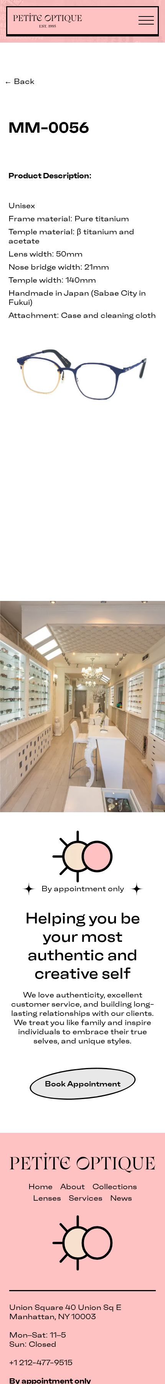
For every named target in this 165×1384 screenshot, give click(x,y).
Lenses (47, 1198)
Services (85, 1198)
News (121, 1198)
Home (40, 1186)
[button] (146, 20)
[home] (51, 21)
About (72, 1186)
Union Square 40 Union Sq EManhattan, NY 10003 (65, 1312)
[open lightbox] (82, 376)
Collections (114, 1186)
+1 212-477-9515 (41, 1362)
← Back (19, 81)
